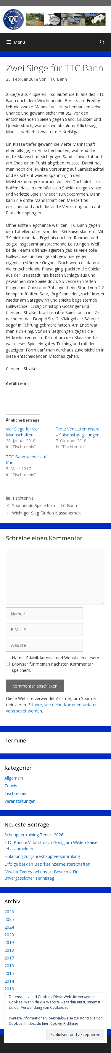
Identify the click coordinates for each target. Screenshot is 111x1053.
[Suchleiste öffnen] (102, 42)
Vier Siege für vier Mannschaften (22, 432)
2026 (9, 911)
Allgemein (13, 778)
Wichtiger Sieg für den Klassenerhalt (46, 513)
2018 (9, 950)
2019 (9, 942)
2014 (9, 981)
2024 (9, 927)
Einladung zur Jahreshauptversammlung (42, 856)
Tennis (10, 785)
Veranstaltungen (20, 801)
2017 (9, 958)
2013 (9, 989)
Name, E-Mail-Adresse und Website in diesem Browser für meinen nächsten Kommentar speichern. (55, 664)
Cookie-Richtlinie (64, 1023)
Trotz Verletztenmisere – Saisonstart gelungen (77, 432)
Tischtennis (23, 498)
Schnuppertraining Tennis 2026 (33, 834)
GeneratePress (92, 1044)
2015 (9, 973)
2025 (9, 919)
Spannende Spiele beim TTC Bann (44, 505)
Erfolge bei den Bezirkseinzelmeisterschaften (47, 864)
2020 (9, 935)
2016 (9, 965)
